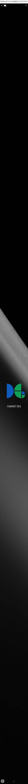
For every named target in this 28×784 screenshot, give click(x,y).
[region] (14, 1)
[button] (1, 5)
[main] (14, 406)
